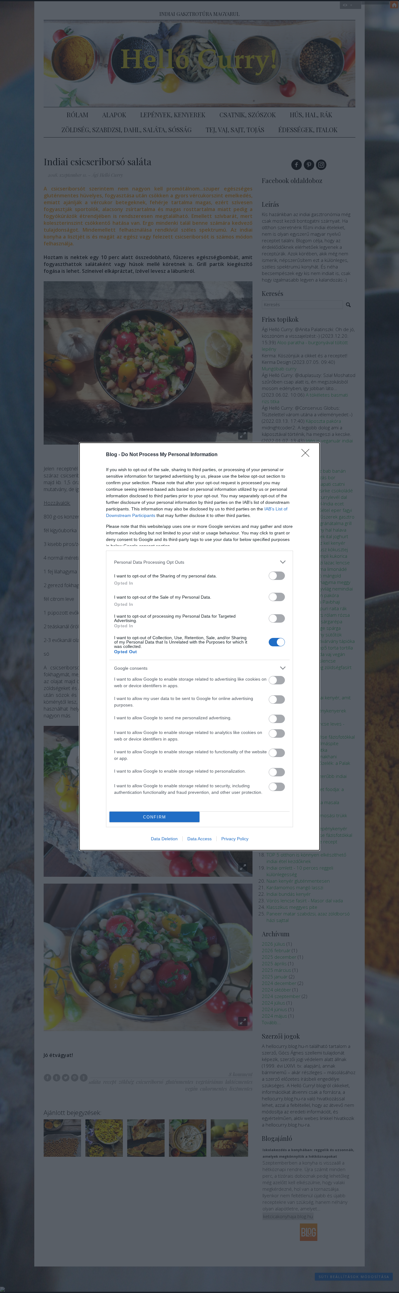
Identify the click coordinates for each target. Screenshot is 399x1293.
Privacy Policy (234, 838)
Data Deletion (164, 838)
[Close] (307, 455)
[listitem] (199, 562)
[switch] (277, 576)
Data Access (199, 838)
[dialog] (199, 646)
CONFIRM (154, 817)
